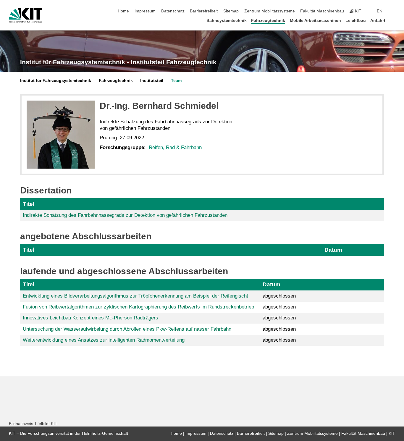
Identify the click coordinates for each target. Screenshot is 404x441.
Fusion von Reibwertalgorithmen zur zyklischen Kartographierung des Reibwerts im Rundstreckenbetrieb (138, 307)
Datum (333, 250)
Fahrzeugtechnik (268, 20)
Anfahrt (377, 20)
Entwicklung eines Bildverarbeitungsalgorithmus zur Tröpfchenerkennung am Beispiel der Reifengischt (135, 296)
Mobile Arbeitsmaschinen (315, 20)
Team (176, 80)
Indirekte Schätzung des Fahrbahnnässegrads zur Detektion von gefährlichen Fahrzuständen (125, 215)
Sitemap (231, 11)
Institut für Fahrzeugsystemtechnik (55, 80)
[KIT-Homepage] (25, 15)
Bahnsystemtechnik (226, 20)
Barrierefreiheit (204, 11)
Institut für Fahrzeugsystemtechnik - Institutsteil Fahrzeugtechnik (118, 62)
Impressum (145, 11)
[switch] (393, 11)
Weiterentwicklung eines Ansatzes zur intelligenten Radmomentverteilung (104, 340)
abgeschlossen (279, 296)
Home (123, 11)
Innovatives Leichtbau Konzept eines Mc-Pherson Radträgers (90, 318)
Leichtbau (355, 20)
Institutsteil (151, 80)
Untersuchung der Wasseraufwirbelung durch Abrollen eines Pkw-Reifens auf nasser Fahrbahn (127, 329)
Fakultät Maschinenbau (322, 11)
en (379, 11)
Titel (28, 204)
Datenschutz (173, 11)
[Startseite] (393, 20)
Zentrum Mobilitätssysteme (269, 11)
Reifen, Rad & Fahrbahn (175, 147)
